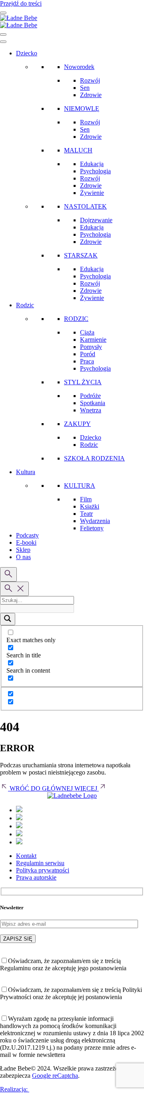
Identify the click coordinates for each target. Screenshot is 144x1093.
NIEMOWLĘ (81, 108)
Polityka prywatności (42, 870)
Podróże (90, 395)
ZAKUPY (77, 423)
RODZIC (76, 318)
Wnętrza (90, 410)
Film (86, 499)
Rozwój (90, 80)
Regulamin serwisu (40, 863)
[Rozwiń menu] (3, 13)
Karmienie (93, 339)
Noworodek (79, 66)
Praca (87, 361)
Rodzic (25, 305)
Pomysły (91, 346)
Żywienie (92, 192)
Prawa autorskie (36, 877)
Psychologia (95, 171)
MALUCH (78, 150)
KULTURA (79, 485)
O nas (23, 557)
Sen (85, 87)
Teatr (86, 513)
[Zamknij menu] (3, 34)
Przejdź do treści (21, 3)
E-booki (26, 542)
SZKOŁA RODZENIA (94, 458)
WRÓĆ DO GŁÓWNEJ (41, 788)
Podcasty (27, 535)
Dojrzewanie (96, 220)
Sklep (23, 549)
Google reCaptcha (55, 1075)
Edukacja (92, 163)
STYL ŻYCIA (83, 382)
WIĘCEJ (86, 788)
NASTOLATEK (85, 206)
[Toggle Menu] (3, 42)
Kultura (25, 471)
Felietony (92, 528)
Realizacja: (14, 1089)
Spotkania (92, 402)
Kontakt (26, 855)
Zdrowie (91, 94)
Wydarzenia (95, 520)
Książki (89, 506)
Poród (87, 354)
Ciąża (87, 332)
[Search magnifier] (7, 619)
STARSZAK (81, 255)
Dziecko (26, 53)
